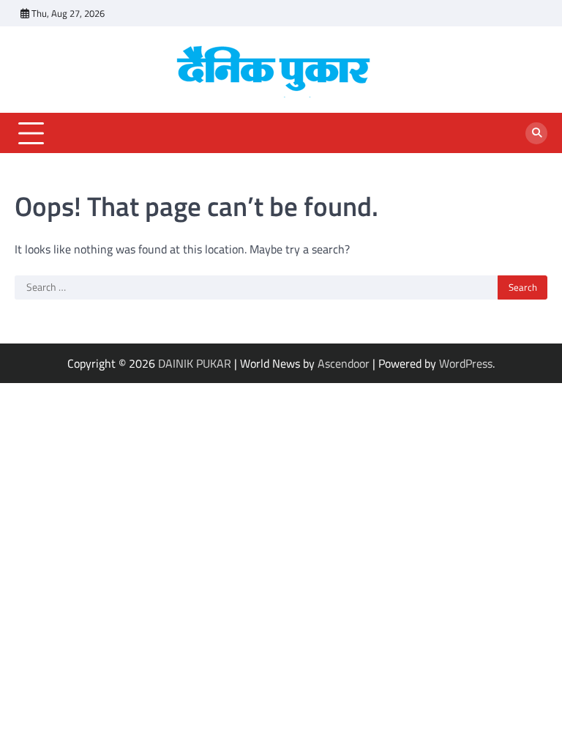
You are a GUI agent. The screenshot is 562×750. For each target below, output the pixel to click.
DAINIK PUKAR (194, 363)
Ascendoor (344, 363)
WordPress (465, 363)
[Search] (536, 133)
